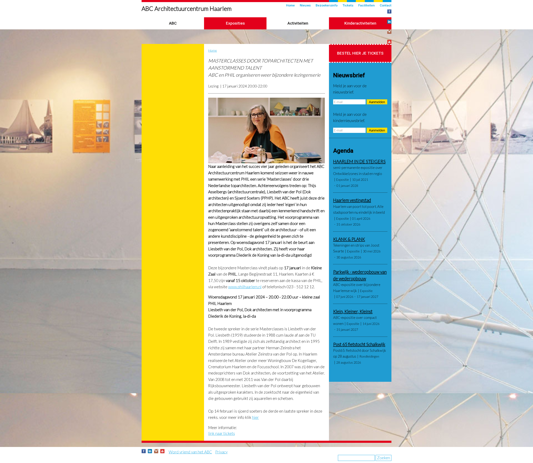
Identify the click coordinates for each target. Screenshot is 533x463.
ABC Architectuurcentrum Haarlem (187, 8)
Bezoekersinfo (326, 5)
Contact (385, 5)
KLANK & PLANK (349, 239)
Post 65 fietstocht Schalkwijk (359, 344)
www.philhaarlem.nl (245, 286)
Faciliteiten (366, 5)
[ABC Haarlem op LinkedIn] (389, 22)
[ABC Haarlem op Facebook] (389, 11)
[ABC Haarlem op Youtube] (389, 42)
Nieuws (305, 5)
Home (290, 5)
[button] (266, 130)
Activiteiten (298, 23)
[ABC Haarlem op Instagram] (389, 32)
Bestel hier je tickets (360, 53)
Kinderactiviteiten (360, 23)
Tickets (347, 5)
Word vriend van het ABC (190, 451)
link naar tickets (221, 433)
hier (255, 417)
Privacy (221, 451)
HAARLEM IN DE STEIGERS (359, 161)
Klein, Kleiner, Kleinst (352, 311)
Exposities (235, 23)
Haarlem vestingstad (352, 200)
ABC (173, 23)
